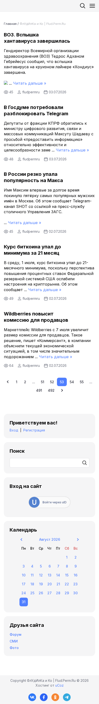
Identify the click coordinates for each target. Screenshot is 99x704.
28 (58, 593)
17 (23, 584)
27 (49, 593)
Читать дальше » (29, 83)
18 (32, 584)
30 (75, 593)
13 (49, 575)
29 (67, 593)
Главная (10, 24)
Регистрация (34, 430)
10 (23, 575)
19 (41, 584)
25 (32, 593)
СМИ (14, 641)
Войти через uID (55, 502)
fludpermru (31, 92)
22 (67, 584)
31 (23, 602)
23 (75, 584)
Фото (14, 648)
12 (41, 575)
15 (66, 575)
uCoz (59, 685)
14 (58, 575)
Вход (14, 430)
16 (75, 575)
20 (49, 584)
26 (41, 593)
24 (23, 593)
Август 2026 (49, 539)
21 (58, 584)
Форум (15, 634)
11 (32, 575)
